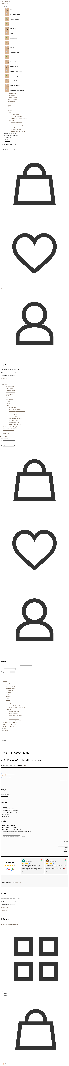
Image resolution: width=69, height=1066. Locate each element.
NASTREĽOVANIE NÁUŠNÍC (10, 810)
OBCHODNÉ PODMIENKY (10, 825)
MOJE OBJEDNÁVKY (63, 846)
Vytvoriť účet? (4, 910)
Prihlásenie (12, 904)
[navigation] (34, 919)
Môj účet (65, 847)
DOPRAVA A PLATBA (8, 833)
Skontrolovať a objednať (6, 924)
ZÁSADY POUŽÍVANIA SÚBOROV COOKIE (14, 836)
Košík (66, 849)
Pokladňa (65, 851)
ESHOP (5, 807)
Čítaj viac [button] (23, 871)
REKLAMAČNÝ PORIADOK (10, 827)
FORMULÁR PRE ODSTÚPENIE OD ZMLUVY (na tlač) (17, 831)
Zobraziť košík (14, 924)
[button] (67, 866)
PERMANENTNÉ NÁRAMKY (10, 812)
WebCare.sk (18, 882)
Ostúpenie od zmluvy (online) (12, 829)
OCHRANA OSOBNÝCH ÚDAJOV (11, 835)
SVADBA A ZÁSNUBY (8, 808)
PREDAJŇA (6, 816)
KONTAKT (6, 814)
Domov (4, 740)
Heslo (2, 901)
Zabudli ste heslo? (4, 907)
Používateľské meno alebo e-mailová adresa (10, 898)
